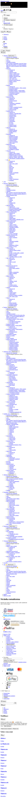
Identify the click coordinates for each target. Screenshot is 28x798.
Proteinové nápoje (13, 89)
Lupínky (11, 204)
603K (9, 683)
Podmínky (5, 694)
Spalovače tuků (12, 109)
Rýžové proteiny (13, 328)
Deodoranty (12, 511)
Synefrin (11, 410)
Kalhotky (11, 485)
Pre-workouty (12, 377)
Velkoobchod (9, 649)
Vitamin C (11, 430)
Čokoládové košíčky (14, 227)
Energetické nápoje (13, 369)
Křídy (10, 560)
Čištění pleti (12, 507)
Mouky (10, 251)
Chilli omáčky (12, 294)
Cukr (10, 238)
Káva (10, 300)
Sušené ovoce (12, 215)
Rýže (10, 279)
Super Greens (12, 438)
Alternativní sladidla (13, 241)
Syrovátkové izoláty (13, 322)
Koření (10, 244)
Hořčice (11, 291)
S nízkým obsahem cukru (16, 66)
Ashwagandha (12, 450)
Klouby (11, 166)
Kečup (10, 290)
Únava (10, 176)
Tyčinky (11, 223)
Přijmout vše (15, 728)
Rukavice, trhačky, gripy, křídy (16, 157)
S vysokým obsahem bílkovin (18, 193)
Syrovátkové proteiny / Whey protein (17, 87)
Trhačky (11, 559)
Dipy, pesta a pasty (13, 296)
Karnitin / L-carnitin (13, 409)
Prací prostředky (13, 147)
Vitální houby (12, 439)
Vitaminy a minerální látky (15, 113)
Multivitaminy (12, 428)
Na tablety (11, 555)
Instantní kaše (12, 202)
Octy (10, 264)
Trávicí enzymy (12, 469)
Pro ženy (11, 122)
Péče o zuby (12, 143)
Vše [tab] (4, 707)
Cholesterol (11, 174)
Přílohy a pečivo (13, 81)
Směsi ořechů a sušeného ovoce (16, 219)
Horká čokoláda (12, 303)
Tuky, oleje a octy (13, 79)
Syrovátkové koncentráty (15, 321)
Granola (11, 200)
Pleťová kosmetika (13, 138)
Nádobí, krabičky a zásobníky (16, 156)
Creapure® (11, 373)
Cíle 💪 (8, 159)
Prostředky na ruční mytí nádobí (16, 539)
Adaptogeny (12, 117)
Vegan (25, 63)
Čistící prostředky (13, 148)
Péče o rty (11, 506)
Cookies (5, 697)
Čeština (5, 47)
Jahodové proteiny (13, 347)
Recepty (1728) (6, 634)
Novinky (8, 61)
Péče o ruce (11, 514)
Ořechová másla (13, 72)
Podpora (8, 636)
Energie (11, 177)
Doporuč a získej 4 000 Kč (12, 641)
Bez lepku (8, 64)
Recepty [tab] (5, 711)
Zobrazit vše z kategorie (11, 57)
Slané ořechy (12, 231)
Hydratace (11, 180)
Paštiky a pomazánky (14, 272)
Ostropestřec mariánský (14, 459)
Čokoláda (11, 232)
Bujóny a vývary (13, 246)
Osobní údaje (6, 698)
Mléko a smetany (13, 255)
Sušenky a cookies (13, 226)
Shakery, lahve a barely (14, 153)
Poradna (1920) (9, 639)
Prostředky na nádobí (14, 149)
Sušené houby (12, 218)
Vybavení (8, 150)
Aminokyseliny (12, 104)
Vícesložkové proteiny (14, 93)
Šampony (11, 520)
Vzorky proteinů (10, 338)
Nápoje (10, 84)
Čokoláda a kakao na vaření (15, 256)
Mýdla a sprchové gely (14, 512)
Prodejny (8, 640)
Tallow (7, 67)
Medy (10, 240)
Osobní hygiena (12, 140)
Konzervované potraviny (14, 80)
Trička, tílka (12, 487)
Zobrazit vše (12, 70)
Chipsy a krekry (12, 224)
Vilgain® (5, 55)
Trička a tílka (12, 482)
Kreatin (11, 102)
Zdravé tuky (12, 118)
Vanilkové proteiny (13, 343)
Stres (10, 165)
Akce (7, 59)
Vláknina (11, 467)
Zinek (10, 433)
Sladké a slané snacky (14, 75)
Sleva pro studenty (10, 643)
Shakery (11, 548)
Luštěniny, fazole (13, 281)
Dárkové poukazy (10, 644)
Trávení (11, 170)
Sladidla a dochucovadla (14, 76)
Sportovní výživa (10, 96)
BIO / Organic (9, 63)
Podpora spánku (13, 126)
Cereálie (11, 71)
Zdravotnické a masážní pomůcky (16, 158)
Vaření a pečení (12, 77)
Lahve (10, 550)
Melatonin (11, 473)
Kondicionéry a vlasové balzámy (16, 521)
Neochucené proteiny (14, 342)
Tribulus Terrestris (13, 380)
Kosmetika (8, 134)
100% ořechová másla (14, 208)
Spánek (11, 171)
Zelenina (11, 274)
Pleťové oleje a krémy (14, 505)
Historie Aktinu (9, 652)
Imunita (11, 162)
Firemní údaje (6, 693)
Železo (10, 434)
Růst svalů (11, 167)
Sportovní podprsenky (14, 481)
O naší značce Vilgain (11, 651)
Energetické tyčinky (13, 398)
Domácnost (8, 144)
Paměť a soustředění (13, 172)
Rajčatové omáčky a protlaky (15, 295)
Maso (10, 269)
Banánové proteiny (13, 348)
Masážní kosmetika (13, 136)
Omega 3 (11, 453)
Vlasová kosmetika (13, 141)
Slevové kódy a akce (11, 646)
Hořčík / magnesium (13, 426)
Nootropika (11, 120)
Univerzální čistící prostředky (15, 536)
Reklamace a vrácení (11, 648)
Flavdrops (11, 242)
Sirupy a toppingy (13, 237)
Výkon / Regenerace (14, 179)
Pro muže (11, 123)
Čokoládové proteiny (14, 346)
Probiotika (11, 466)
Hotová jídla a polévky (14, 268)
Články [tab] (5, 710)
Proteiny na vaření (13, 94)
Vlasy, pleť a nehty (13, 163)
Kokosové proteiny (13, 349)
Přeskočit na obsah (5, 1)
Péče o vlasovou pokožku (15, 523)
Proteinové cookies (13, 399)
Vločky (11, 199)
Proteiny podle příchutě (11, 339)
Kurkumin (11, 460)
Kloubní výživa (12, 116)
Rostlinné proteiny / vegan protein (17, 90)
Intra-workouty (12, 378)
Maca (10, 448)
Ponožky (11, 484)
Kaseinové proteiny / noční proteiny (17, 91)
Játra (10, 175)
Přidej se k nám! (7, 595)
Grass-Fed (21, 63)
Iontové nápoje (12, 368)
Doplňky (11, 132)
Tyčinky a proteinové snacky (15, 107)
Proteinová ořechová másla (15, 209)
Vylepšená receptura (10, 62)
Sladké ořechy (12, 229)
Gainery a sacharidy (13, 108)
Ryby (10, 270)
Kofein (10, 381)
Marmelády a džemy (13, 245)
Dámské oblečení (13, 130)
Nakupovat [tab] (5, 709)
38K (9, 685)
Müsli (10, 201)
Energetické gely (13, 404)
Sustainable (15, 63)
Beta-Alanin (12, 385)
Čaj (10, 301)
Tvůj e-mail (6, 658)
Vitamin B (11, 429)
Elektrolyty (11, 99)
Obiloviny (11, 282)
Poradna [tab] (5, 713)
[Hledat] (2, 12)
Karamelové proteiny (14, 344)
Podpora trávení (12, 125)
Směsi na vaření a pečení (14, 250)
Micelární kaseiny (13, 331)
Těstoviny (11, 278)
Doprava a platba (10, 647)
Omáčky (11, 82)
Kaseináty (11, 333)
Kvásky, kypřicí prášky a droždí (16, 252)
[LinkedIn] (7, 688)
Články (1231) (6, 635)
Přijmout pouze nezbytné (6, 728)
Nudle (10, 283)
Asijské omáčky (12, 292)
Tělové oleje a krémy (14, 515)
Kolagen (11, 95)
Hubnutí (11, 168)
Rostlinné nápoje (13, 305)
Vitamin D (11, 432)
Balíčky (5, 594)
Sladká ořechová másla (14, 210)
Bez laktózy (14, 64)
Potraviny (8, 68)
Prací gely (11, 532)
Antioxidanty (12, 121)
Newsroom (8, 655)
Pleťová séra (12, 503)
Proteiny (8, 85)
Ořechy (11, 214)
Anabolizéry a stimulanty (15, 103)
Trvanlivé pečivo (13, 285)
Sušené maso (12, 228)
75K (9, 686)
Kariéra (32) (9, 638)
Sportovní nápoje (13, 100)
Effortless (24, 66)
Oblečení (8, 127)
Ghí (10, 263)
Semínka (11, 217)
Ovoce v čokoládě (13, 233)
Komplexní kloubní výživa (15, 444)
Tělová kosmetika (13, 139)
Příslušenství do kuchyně (14, 154)
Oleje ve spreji (12, 261)
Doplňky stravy (9, 111)
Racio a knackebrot (13, 286)
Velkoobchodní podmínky (9, 695)
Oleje (10, 260)
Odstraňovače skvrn (13, 534)
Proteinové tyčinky (13, 396)
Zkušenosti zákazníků (11, 653)
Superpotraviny (12, 114)
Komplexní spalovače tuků (15, 412)
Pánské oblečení (13, 131)
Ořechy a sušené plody (14, 73)
